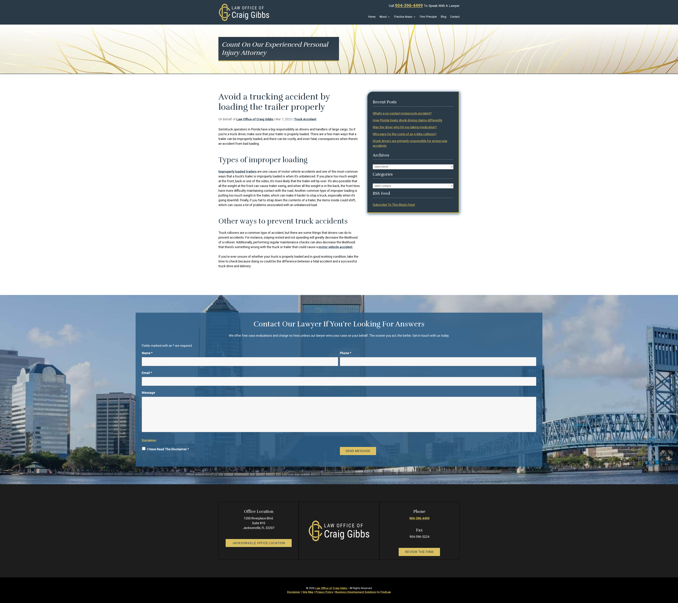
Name (147, 353)
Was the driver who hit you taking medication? (405, 127)
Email (147, 373)
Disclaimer (149, 440)
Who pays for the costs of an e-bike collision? (404, 134)
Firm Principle (428, 17)
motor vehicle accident (335, 247)
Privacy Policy (324, 592)
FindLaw (385, 592)
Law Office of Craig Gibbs (254, 119)
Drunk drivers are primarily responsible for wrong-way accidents (410, 143)
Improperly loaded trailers (237, 171)
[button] (674, 577)
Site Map (307, 592)
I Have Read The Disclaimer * (168, 449)
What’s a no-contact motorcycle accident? (402, 113)
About (383, 17)
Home (372, 17)
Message (148, 392)
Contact (455, 17)
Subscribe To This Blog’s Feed (394, 205)
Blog (443, 17)
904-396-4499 (409, 5)
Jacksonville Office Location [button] (258, 543)
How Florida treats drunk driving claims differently (407, 120)
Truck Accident (305, 119)
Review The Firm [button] (419, 552)
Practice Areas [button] (403, 17)
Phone (345, 353)
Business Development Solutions (355, 592)
